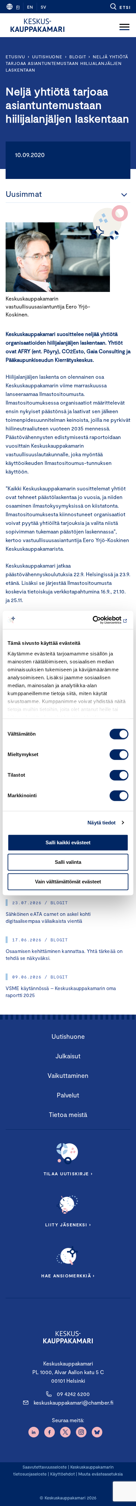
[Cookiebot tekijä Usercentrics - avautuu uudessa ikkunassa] (99, 620)
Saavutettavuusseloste (44, 1467)
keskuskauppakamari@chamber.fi (73, 1402)
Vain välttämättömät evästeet (68, 881)
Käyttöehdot (62, 1474)
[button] (120, 6)
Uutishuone (47, 56)
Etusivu (15, 56)
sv (43, 7)
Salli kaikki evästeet (68, 842)
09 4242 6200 (73, 1394)
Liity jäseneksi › (68, 1224)
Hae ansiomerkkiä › (68, 1275)
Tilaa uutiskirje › (68, 1173)
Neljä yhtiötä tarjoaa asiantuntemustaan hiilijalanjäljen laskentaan (67, 63)
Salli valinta (68, 862)
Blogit (77, 56)
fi (17, 7)
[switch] (119, 754)
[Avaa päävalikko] (124, 25)
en (30, 7)
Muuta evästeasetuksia (100, 1474)
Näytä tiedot (101, 822)
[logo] (37, 25)
